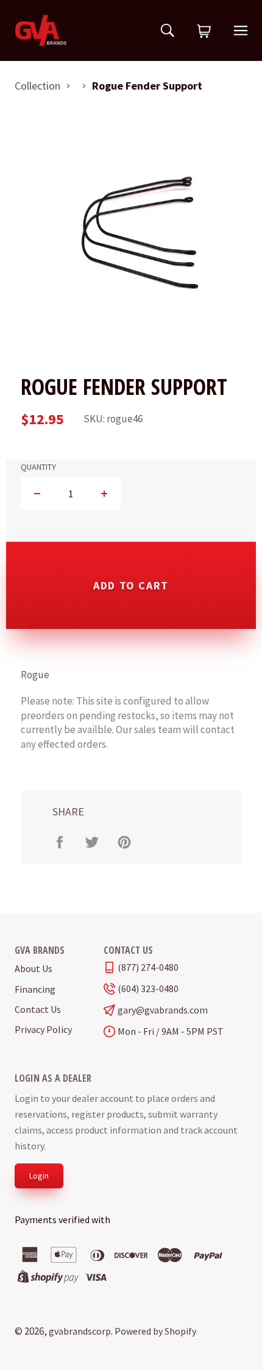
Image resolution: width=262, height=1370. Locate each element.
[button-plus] (104, 493)
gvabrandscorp (80, 1331)
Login (39, 1175)
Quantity (38, 467)
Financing (35, 989)
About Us (33, 968)
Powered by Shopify (155, 1331)
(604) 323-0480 (148, 989)
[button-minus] (37, 493)
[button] (204, 32)
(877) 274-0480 (148, 967)
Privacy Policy (43, 1029)
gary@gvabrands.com (163, 1010)
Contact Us (38, 1009)
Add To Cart (131, 585)
